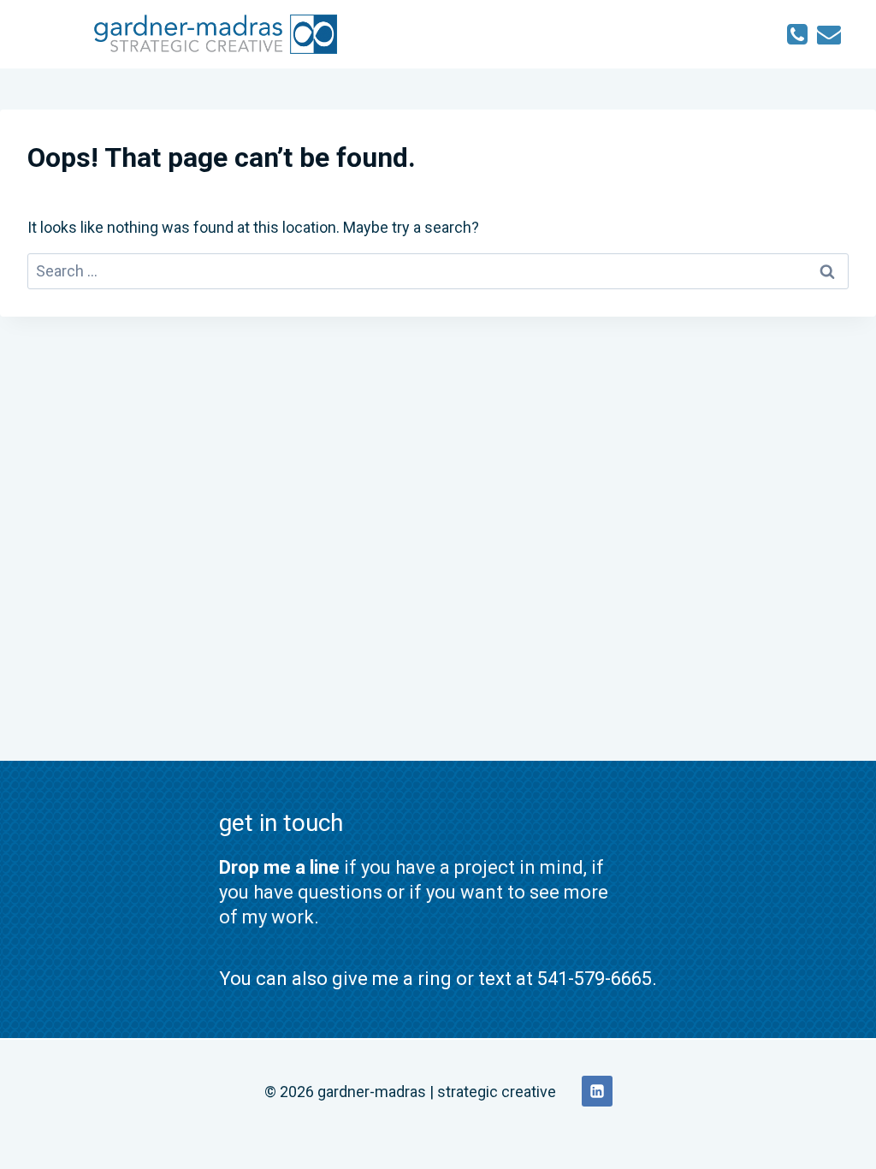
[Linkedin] (597, 1091)
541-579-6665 (594, 978)
